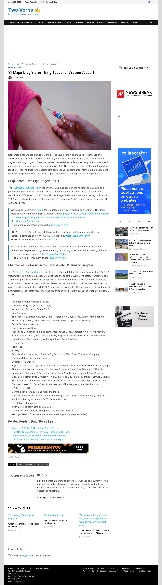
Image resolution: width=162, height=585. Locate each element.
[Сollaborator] (134, 180)
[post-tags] (149, 222)
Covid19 (20, 465)
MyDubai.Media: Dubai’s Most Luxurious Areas (56, 522)
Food (69, 22)
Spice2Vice (101, 568)
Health (90, 22)
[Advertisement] (81, 41)
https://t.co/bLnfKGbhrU (77, 235)
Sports (124, 22)
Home (10, 64)
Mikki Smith (19, 78)
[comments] (139, 222)
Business (14, 22)
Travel (134, 22)
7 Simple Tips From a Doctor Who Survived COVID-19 (141, 229)
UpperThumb (128, 571)
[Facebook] (149, 1)
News (20, 67)
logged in (27, 555)
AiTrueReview (88, 568)
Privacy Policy (51, 2)
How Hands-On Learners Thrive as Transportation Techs (41, 432)
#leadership (55, 217)
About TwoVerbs (31, 2)
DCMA (41, 2)
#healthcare (42, 217)
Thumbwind (125, 568)
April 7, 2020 (51, 239)
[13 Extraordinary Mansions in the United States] (121, 271)
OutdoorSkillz (88, 571)
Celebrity (27, 22)
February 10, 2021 (57, 258)
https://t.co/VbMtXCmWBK (74, 213)
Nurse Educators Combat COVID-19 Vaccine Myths (38, 439)
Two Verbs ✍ (24, 10)
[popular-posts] (120, 222)
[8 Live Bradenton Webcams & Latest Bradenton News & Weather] (121, 241)
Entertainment (56, 22)
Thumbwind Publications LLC (36, 568)
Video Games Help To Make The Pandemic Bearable (39, 435)
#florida (105, 213)
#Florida (38, 210)
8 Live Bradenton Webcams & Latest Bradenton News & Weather (141, 243)
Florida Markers (139, 568)
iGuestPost (113, 568)
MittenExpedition (144, 571)
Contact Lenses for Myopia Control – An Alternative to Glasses (94, 532)
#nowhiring (94, 213)
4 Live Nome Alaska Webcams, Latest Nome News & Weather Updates (141, 286)
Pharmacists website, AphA (26, 188)
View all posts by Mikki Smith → (50, 497)
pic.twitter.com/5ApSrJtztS (25, 221)
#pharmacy (29, 217)
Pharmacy (30, 465)
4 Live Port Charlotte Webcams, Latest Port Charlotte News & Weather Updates (140, 258)
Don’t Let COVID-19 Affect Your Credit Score (35, 428)
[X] (152, 1)
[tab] (120, 222)
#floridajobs (17, 217)
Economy (40, 22)
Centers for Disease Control (27, 272)
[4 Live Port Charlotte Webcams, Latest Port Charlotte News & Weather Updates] (121, 255)
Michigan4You (115, 571)
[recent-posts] (129, 222)
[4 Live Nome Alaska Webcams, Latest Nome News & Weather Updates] (121, 284)
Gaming (79, 22)
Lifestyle (112, 22)
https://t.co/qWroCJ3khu (53, 254)
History (101, 22)
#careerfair (80, 217)
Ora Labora (101, 571)
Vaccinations (42, 465)
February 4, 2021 (60, 225)
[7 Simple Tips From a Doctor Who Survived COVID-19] (121, 228)
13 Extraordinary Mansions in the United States (141, 272)
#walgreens (68, 217)
